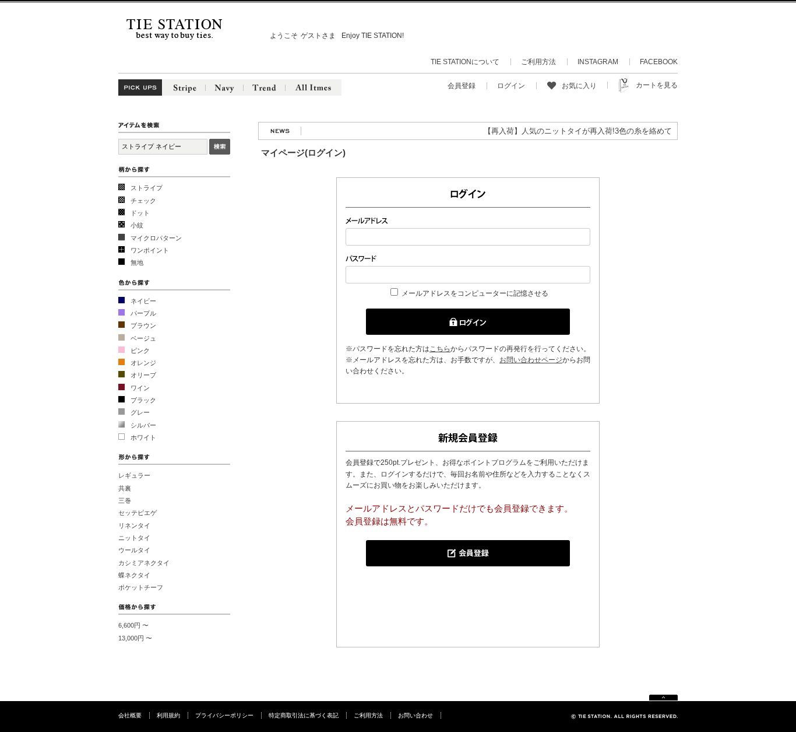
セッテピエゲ (137, 512)
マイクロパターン (156, 237)
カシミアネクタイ (144, 562)
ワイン (140, 387)
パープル (143, 313)
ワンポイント (150, 250)
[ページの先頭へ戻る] (663, 698)
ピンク (140, 350)
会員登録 (462, 85)
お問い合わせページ (530, 360)
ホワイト (143, 437)
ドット (140, 212)
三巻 (124, 500)
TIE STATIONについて (465, 61)
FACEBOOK (659, 61)
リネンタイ (134, 525)
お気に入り (579, 85)
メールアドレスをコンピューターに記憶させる (474, 293)
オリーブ (143, 375)
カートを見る (657, 85)
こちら (439, 349)
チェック (143, 200)
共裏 (124, 488)
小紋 (137, 225)
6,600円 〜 (133, 625)
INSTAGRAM (597, 61)
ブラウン (143, 325)
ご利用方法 (538, 61)
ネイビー (143, 300)
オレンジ (143, 362)
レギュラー (134, 475)
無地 (137, 262)
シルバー (143, 425)
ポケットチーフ (140, 587)
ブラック (143, 400)
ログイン (511, 85)
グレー (140, 412)
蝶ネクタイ (134, 575)
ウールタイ (134, 550)
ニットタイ (134, 537)
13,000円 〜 (135, 638)
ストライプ (147, 187)
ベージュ (143, 338)
